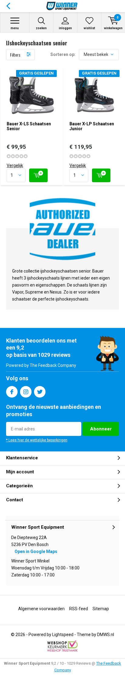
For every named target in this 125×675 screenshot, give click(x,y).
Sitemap (101, 608)
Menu (15, 28)
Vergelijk (15, 165)
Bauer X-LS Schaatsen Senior (29, 126)
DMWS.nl (105, 634)
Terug (8, 6)
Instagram (26, 392)
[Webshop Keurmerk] (62, 646)
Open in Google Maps (36, 551)
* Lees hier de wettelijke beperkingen (36, 440)
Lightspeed (62, 634)
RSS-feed (78, 608)
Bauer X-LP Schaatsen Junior (91, 126)
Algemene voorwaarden (41, 608)
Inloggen (65, 28)
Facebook (12, 392)
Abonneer (101, 429)
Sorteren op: (63, 54)
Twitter (40, 392)
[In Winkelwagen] (38, 175)
